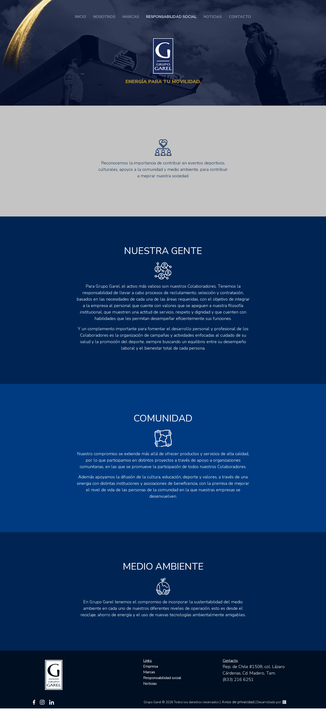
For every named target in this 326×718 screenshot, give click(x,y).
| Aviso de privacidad (237, 702)
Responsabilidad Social (171, 16)
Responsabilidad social (162, 677)
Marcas (130, 16)
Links (147, 660)
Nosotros (104, 16)
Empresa (150, 666)
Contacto (240, 16)
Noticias (213, 16)
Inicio (80, 16)
